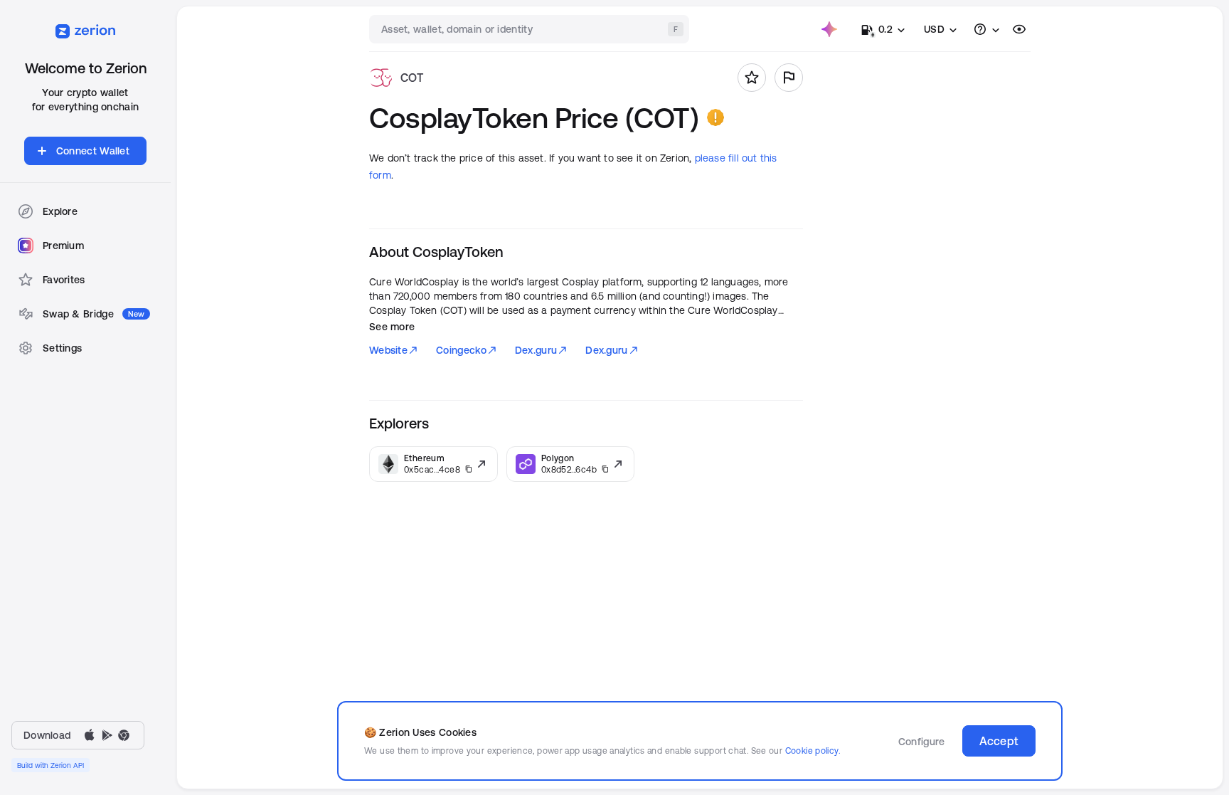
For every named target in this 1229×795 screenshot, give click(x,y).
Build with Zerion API (50, 765)
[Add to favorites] (752, 77)
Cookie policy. (812, 750)
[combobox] (530, 29)
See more (392, 326)
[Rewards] (829, 29)
